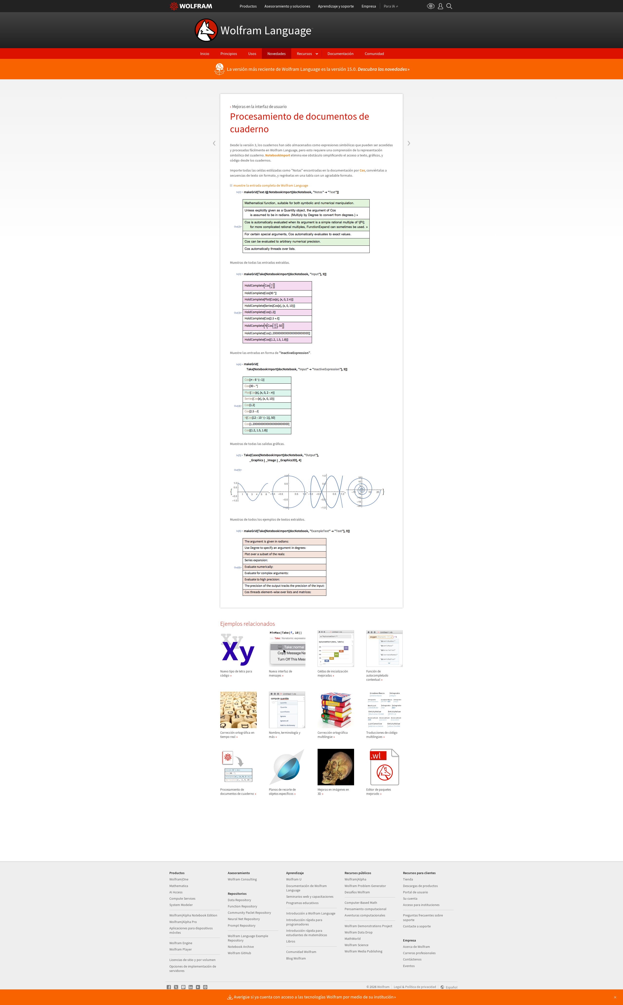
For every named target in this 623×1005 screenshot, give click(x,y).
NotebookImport (277, 155)
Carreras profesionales (419, 953)
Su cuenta (410, 898)
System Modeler (181, 905)
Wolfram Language (266, 30)
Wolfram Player (180, 949)
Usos (252, 53)
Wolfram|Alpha (355, 879)
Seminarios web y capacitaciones (309, 896)
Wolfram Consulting (242, 879)
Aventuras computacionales (365, 915)
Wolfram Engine (180, 943)
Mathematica (178, 886)
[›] (408, 114)
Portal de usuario (415, 892)
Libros (290, 941)
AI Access (176, 892)
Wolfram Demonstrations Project (368, 926)
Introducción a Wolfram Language (310, 913)
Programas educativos (302, 903)
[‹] (214, 114)
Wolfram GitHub (239, 953)
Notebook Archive (241, 946)
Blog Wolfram (296, 958)
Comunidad (374, 53)
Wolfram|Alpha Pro (183, 922)
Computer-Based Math (361, 902)
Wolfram (383, 987)
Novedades (276, 53)
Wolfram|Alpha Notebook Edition (193, 915)
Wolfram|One (178, 879)
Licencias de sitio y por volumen (192, 960)
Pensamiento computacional (365, 909)
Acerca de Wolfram (416, 946)
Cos (362, 170)
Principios (228, 53)
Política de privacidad (420, 987)
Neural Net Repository (244, 919)
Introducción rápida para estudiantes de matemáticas (306, 932)
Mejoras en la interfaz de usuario (259, 106)
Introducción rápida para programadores (304, 922)
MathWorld (353, 938)
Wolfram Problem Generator (365, 886)
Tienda (408, 879)
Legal (398, 987)
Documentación (341, 53)
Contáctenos (412, 959)
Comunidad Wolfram (301, 952)
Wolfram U (294, 879)
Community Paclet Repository (249, 912)
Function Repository (242, 906)
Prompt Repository (242, 925)
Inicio (204, 53)
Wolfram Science (356, 945)
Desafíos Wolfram (357, 892)
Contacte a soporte (417, 926)
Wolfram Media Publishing (363, 951)
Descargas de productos (420, 886)
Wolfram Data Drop (359, 932)
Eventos (409, 966)
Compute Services (182, 898)
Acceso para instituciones (421, 905)
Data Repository (239, 900)
